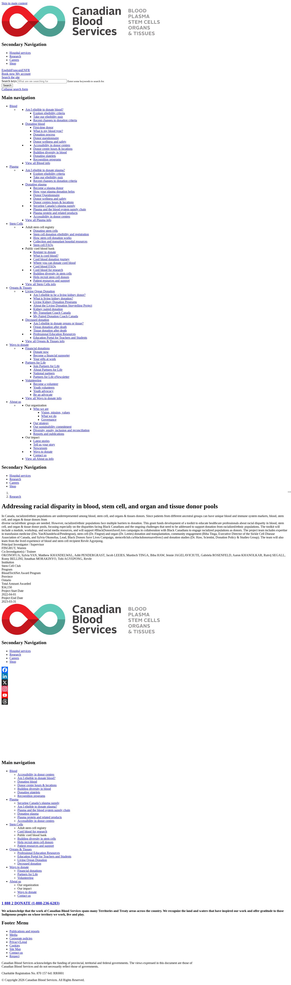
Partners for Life (35, 362)
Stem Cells (16, 223)
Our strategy (41, 423)
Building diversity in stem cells (52, 273)
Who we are (40, 409)
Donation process (44, 134)
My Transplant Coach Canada (52, 312)
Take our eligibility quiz (48, 116)
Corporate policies (21, 938)
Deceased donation (37, 319)
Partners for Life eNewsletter (51, 376)
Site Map (15, 949)
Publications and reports (24, 931)
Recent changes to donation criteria (55, 120)
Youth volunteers (43, 387)
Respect (14, 956)
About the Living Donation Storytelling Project (62, 305)
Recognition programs (47, 159)
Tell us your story (44, 444)
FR (28, 70)
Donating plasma (36, 184)
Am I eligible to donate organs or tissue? (58, 323)
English (6, 70)
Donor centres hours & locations (53, 202)
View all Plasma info (38, 220)
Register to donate (44, 252)
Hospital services (20, 52)
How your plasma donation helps (54, 191)
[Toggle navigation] (289, 491)
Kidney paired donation (48, 309)
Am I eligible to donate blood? (44, 109)
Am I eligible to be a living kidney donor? (59, 295)
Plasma (14, 166)
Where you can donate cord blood (54, 262)
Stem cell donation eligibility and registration (61, 234)
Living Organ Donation (40, 291)
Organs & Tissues (21, 287)
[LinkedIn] (145, 676)
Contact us (40, 455)
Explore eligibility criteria (49, 113)
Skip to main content (14, 3)
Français (16, 70)
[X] (145, 682)
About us (15, 401)
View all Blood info (37, 163)
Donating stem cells (45, 230)
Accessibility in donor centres (51, 145)
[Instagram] (145, 689)
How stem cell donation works (52, 238)
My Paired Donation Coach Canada (55, 316)
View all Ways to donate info (43, 398)
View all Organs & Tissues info (45, 341)
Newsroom (40, 448)
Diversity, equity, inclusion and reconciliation (61, 430)
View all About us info (39, 458)
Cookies (15, 945)
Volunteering (33, 380)
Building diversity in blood (50, 152)
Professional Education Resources (54, 334)
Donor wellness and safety (49, 141)
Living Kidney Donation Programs (55, 302)
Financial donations (37, 348)
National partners (44, 373)
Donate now (41, 352)
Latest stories (41, 441)
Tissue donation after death (50, 330)
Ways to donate (19, 344)
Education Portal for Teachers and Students (60, 337)
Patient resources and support (51, 280)
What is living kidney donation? (53, 298)
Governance (48, 419)
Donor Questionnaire (46, 195)
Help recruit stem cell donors (51, 277)
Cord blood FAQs (44, 266)
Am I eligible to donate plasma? (45, 170)
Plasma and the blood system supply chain (59, 209)
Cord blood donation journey (51, 259)
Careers (14, 60)
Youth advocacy (43, 391)
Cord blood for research (48, 270)
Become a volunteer (45, 384)
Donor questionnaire (46, 138)
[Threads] (145, 701)
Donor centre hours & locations (52, 148)
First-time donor (43, 127)
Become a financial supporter (51, 355)
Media (13, 935)
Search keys (9, 81)
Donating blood (35, 124)
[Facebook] (145, 670)
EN (24, 70)
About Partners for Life (47, 369)
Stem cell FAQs (43, 245)
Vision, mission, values (55, 412)
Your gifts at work (44, 359)
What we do (48, 416)
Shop (13, 63)
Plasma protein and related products (55, 213)
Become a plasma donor (48, 188)
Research (15, 56)
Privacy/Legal (18, 942)
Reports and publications (48, 433)
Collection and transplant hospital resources (60, 241)
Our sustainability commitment (52, 426)
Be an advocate (42, 394)
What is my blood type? (48, 131)
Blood (13, 106)
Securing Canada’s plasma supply (54, 205)
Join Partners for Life (46, 366)
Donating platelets (44, 156)
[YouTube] (145, 695)
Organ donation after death (50, 327)
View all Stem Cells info (40, 284)
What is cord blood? (45, 255)
